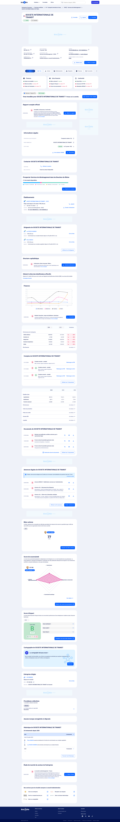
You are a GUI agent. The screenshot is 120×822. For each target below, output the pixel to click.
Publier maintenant (69, 505)
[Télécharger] (73, 435)
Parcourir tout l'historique (68, 756)
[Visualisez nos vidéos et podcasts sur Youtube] (89, 816)
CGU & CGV (70, 820)
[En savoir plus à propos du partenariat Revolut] (47, 795)
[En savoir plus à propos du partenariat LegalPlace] (47, 791)
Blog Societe (83, 811)
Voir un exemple (41, 116)
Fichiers (36, 813)
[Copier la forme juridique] (61, 57)
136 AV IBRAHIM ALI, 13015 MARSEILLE (78, 50)
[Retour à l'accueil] (25, 809)
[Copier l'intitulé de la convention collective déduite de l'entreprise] (73, 138)
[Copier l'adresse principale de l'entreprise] (88, 49)
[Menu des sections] (23, 71)
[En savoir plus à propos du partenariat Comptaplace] (47, 799)
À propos (64, 820)
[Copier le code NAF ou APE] (57, 53)
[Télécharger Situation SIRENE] (73, 146)
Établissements (59, 71)
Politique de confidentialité (86, 820)
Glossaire (60, 813)
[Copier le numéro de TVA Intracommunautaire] (32, 57)
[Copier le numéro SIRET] (34, 53)
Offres (52, 2)
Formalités (45, 2)
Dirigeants (70, 71)
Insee (70, 58)
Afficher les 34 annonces (56, 505)
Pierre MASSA (30, 740)
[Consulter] (69, 435)
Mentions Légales (96, 820)
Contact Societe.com (62, 811)
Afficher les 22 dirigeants (68, 250)
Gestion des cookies (77, 820)
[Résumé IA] (64, 435)
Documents (89, 71)
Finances (80, 71)
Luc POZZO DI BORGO (74, 54)
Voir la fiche (71, 233)
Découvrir (70, 664)
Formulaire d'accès (27, 278)
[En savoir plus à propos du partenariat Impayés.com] (74, 791)
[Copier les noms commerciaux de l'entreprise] (73, 142)
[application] (49, 297)
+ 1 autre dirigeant (83, 54)
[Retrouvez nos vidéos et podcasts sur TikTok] (92, 816)
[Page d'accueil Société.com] (24, 2)
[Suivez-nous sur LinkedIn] (82, 816)
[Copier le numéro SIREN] (31, 49)
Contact (48, 71)
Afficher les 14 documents (68, 452)
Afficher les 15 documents (68, 382)
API (35, 817)
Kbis (40, 71)
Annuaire (36, 815)
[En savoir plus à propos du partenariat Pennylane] (74, 795)
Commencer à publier (70, 476)
